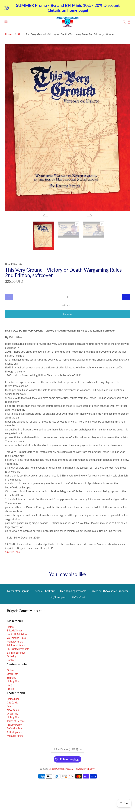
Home (8, 34)
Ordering (11, 656)
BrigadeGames (14, 630)
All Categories (14, 732)
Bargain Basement (16, 652)
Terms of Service (16, 720)
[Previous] (45, 216)
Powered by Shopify (85, 769)
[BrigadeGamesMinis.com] (67, 22)
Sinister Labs (12, 551)
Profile (10, 688)
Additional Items (16, 645)
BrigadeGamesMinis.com (61, 769)
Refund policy (14, 728)
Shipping (11, 677)
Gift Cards (12, 702)
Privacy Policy (14, 724)
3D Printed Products (18, 648)
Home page (13, 698)
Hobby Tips (13, 681)
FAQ (9, 684)
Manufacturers (15, 641)
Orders (10, 670)
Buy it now (67, 314)
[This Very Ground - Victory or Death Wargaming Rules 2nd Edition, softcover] (67, 127)
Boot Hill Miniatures (17, 634)
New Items (13, 709)
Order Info (12, 673)
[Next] (89, 216)
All (19, 34)
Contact (11, 659)
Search (10, 706)
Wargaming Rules (16, 637)
